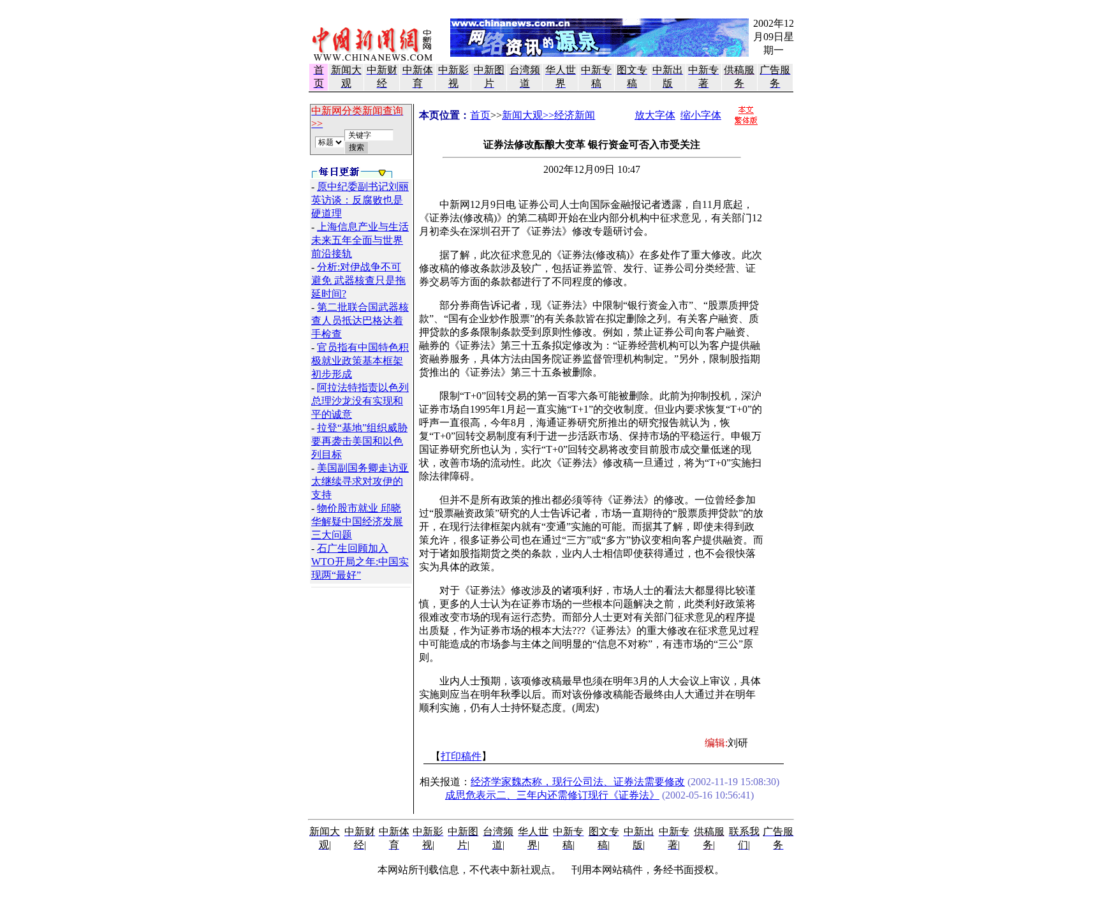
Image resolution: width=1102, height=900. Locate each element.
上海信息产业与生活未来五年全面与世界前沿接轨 (360, 240)
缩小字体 (700, 115)
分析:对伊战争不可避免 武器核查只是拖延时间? (358, 280)
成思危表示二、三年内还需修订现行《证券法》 (552, 795)
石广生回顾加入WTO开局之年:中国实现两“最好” (360, 561)
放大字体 (655, 115)
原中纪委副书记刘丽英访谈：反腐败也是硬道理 (360, 200)
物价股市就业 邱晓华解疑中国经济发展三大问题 (357, 521)
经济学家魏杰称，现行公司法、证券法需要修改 (578, 781)
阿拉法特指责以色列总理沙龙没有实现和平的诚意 (360, 401)
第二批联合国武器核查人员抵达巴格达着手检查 (360, 320)
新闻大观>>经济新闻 (548, 115)
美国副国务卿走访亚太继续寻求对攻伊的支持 (360, 481)
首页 (480, 115)
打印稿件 (461, 756)
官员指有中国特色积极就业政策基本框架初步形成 (360, 361)
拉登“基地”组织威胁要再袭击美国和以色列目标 (359, 441)
